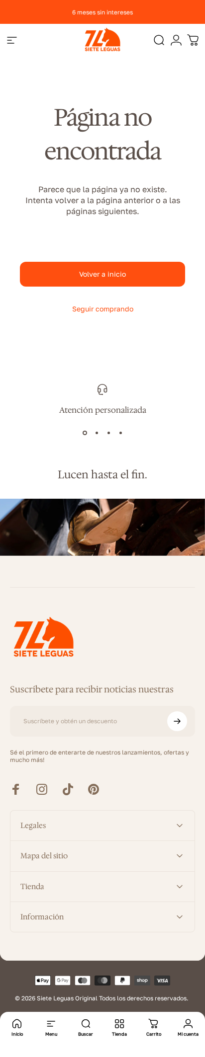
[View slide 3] (108, 433)
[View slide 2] (96, 433)
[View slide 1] (85, 433)
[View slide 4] (120, 433)
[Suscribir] (177, 721)
